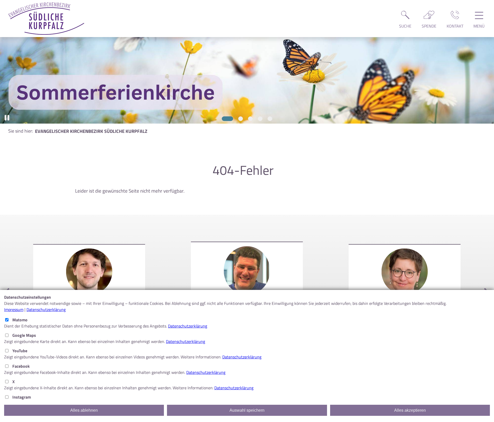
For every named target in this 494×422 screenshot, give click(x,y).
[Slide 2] (237, 119)
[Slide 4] (260, 119)
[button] (7, 118)
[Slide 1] (224, 119)
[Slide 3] (250, 119)
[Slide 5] (270, 119)
